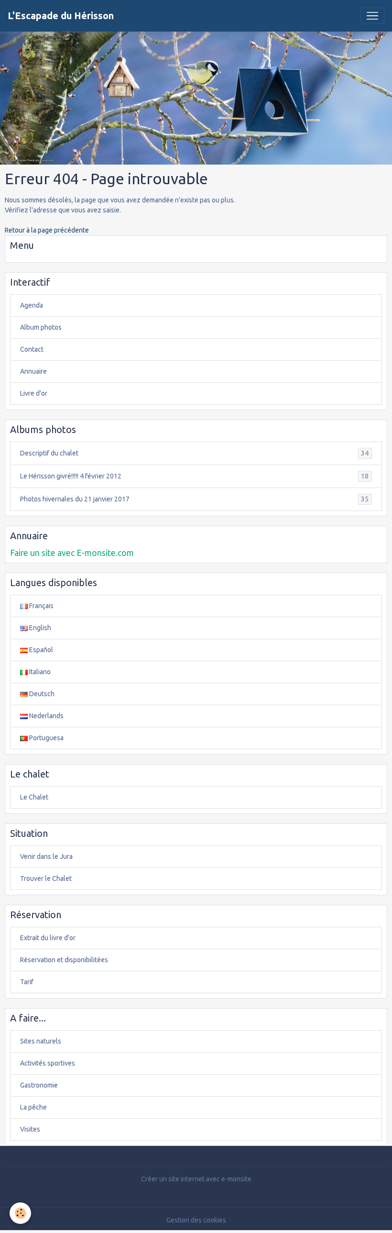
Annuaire (33, 371)
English (39, 628)
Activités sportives (47, 1063)
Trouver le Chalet (46, 878)
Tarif (26, 982)
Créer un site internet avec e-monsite (196, 1179)
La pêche (33, 1107)
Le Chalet (34, 797)
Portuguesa (46, 738)
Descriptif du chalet (194, 453)
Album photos (41, 327)
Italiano (39, 672)
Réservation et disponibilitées (64, 960)
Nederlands (46, 716)
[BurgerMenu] (372, 16)
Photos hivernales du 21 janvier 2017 (194, 499)
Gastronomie (39, 1085)
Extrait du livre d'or (48, 938)
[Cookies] (20, 1213)
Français (41, 606)
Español (40, 650)
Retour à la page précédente (47, 230)
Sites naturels (40, 1041)
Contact (32, 349)
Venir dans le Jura (46, 856)
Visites (30, 1129)
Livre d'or (33, 393)
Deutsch (41, 694)
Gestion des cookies (196, 1220)
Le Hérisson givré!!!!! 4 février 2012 (194, 476)
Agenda (31, 305)
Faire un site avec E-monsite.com (72, 552)
